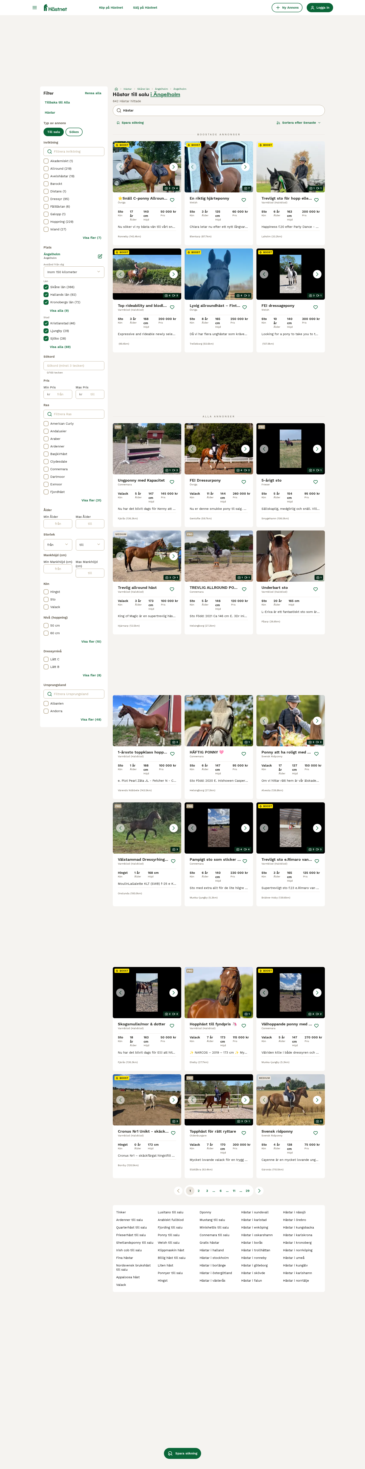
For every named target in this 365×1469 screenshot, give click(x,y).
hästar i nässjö (294, 1212)
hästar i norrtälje (296, 1280)
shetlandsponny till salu (134, 1243)
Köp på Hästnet (111, 7)
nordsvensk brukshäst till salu (133, 1268)
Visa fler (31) (91, 500)
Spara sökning (133, 123)
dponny (205, 1212)
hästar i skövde (253, 1273)
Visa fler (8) (92, 675)
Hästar (50, 112)
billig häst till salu (171, 1258)
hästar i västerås (212, 1280)
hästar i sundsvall (255, 1212)
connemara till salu (214, 1235)
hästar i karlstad (254, 1220)
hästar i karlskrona (297, 1235)
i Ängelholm (165, 94)
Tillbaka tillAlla (57, 102)
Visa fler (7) (92, 238)
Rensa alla (93, 93)
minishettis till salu (214, 1227)
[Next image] (173, 167)
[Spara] (172, 200)
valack (121, 1285)
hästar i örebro (294, 1220)
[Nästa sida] (259, 1191)
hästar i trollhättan (255, 1250)
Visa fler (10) (91, 641)
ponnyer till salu (170, 1273)
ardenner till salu (129, 1220)
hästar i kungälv (295, 1265)
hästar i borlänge (213, 1265)
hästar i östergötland (216, 1273)
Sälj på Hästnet (145, 7)
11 (234, 1191)
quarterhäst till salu (131, 1227)
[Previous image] (120, 167)
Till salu (53, 132)
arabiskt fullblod (171, 1220)
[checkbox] (46, 161)
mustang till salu (212, 1220)
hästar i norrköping (297, 1250)
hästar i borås (252, 1243)
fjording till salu (170, 1227)
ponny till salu (169, 1235)
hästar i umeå (293, 1258)
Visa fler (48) (91, 719)
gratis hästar (209, 1243)
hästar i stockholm (214, 1258)
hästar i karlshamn (297, 1273)
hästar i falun (251, 1280)
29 (247, 1191)
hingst (163, 1280)
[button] (147, 166)
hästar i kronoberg (297, 1243)
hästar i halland (212, 1250)
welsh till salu (169, 1243)
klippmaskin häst (171, 1250)
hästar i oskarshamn (257, 1235)
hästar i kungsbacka (298, 1227)
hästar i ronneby (254, 1258)
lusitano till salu (170, 1212)
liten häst (165, 1265)
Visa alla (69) (60, 347)
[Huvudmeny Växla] (34, 7)
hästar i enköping (254, 1227)
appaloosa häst (128, 1277)
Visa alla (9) (59, 311)
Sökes (74, 132)
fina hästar (124, 1258)
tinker (121, 1212)
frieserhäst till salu (131, 1235)
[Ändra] (100, 256)
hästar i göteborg (254, 1265)
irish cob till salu (129, 1250)
